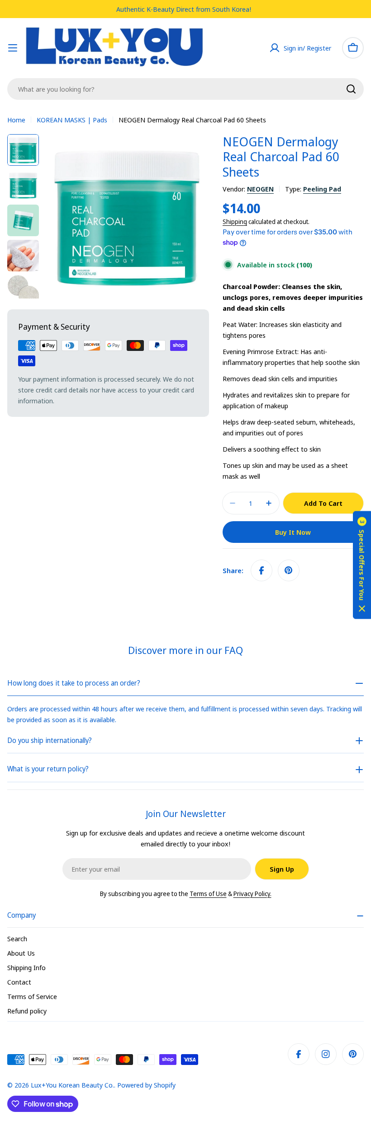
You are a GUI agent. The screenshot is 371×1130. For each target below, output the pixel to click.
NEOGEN (260, 188)
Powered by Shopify (146, 1084)
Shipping (235, 222)
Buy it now (293, 532)
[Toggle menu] (12, 47)
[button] (362, 565)
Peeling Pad (322, 188)
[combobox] (185, 89)
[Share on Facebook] (261, 570)
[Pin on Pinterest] (289, 570)
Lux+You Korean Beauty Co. (72, 1084)
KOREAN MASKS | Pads (72, 119)
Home (16, 119)
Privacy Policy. (252, 893)
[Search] (351, 89)
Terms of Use (208, 893)
